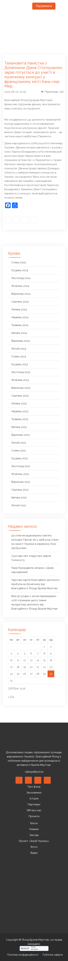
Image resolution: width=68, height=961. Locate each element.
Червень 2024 (19, 317)
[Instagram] (16, 219)
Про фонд (34, 786)
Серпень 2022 (20, 489)
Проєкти (34, 816)
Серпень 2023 (20, 395)
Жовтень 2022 (20, 474)
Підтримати (44, 6)
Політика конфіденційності (22, 954)
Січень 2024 (18, 356)
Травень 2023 (19, 419)
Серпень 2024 (20, 301)
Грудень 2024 (19, 270)
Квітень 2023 (19, 427)
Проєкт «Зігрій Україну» (34, 841)
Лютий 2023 (18, 442)
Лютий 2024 (18, 348)
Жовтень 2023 (20, 380)
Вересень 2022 (20, 481)
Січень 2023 (18, 450)
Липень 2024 (19, 309)
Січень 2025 (18, 262)
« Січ (11, 697)
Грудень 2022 (19, 458)
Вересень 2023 (20, 387)
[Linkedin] (28, 780)
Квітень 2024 (19, 333)
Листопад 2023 (20, 372)
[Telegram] (33, 219)
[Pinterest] (37, 780)
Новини (34, 829)
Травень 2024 (19, 325)
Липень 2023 (19, 403)
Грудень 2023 (19, 364)
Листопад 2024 (20, 278)
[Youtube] (24, 219)
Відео (34, 852)
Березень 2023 (20, 434)
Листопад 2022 (20, 466)
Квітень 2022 (19, 497)
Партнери (34, 804)
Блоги (34, 823)
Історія (34, 798)
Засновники (34, 792)
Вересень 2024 (20, 293)
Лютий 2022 (18, 505)
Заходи (34, 835)
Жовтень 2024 (20, 286)
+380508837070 (34, 771)
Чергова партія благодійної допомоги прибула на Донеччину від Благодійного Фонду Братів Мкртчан (35, 584)
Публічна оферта (53, 954)
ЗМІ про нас (34, 810)
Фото (34, 846)
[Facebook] (7, 219)
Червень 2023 (19, 411)
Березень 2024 (20, 340)
